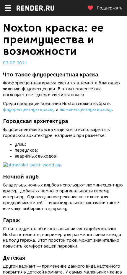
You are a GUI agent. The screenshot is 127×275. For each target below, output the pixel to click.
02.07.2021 (15, 63)
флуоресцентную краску (29, 109)
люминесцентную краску (85, 109)
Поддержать (110, 8)
